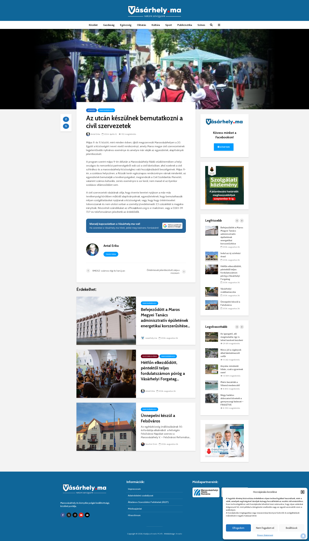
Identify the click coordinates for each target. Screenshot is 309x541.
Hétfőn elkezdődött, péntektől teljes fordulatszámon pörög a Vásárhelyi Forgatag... (163, 370)
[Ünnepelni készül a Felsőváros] (106, 426)
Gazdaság (109, 25)
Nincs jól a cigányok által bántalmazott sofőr (230, 353)
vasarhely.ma (151, 338)
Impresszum (134, 488)
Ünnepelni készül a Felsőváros (158, 418)
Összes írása (111, 254)
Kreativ (179, 533)
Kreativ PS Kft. (157, 533)
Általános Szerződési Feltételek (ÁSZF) (148, 502)
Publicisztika (184, 25)
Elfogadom (238, 528)
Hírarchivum (134, 515)
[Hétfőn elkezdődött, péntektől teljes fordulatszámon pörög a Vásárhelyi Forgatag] (106, 373)
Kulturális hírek (150, 356)
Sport (168, 25)
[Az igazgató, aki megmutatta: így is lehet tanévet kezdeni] (211, 336)
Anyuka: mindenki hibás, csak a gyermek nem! (231, 369)
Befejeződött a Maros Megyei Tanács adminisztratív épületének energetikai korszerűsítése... (165, 317)
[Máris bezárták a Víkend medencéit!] (211, 385)
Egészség (125, 25)
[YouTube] (81, 515)
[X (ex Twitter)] (68, 515)
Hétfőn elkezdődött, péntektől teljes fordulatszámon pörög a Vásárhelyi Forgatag (230, 273)
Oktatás (141, 25)
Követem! (225, 147)
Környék (91, 110)
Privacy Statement (265, 535)
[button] (302, 492)
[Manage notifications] (303, 536)
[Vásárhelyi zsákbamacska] (211, 291)
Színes (201, 25)
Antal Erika (95, 134)
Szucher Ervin (151, 444)
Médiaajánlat (135, 508)
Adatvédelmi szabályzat (140, 495)
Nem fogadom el (265, 528)
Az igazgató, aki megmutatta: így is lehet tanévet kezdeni (231, 337)
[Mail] (87, 515)
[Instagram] (75, 515)
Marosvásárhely (106, 110)
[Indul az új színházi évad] (211, 256)
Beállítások (291, 528)
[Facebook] (62, 515)
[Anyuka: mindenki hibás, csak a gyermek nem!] (211, 368)
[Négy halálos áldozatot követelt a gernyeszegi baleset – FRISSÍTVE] (211, 398)
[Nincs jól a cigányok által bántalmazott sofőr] (211, 352)
